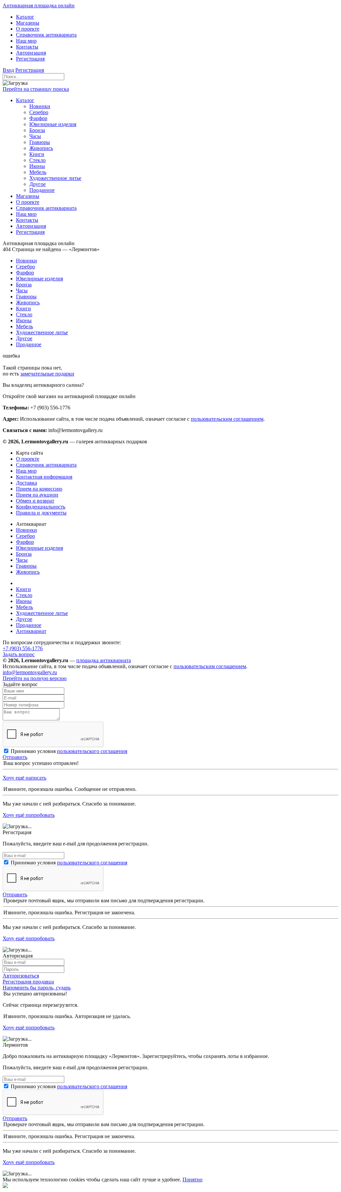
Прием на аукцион (37, 495)
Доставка (26, 483)
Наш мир (26, 471)
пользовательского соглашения (92, 751)
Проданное (28, 625)
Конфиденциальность (40, 507)
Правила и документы (41, 513)
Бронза (24, 554)
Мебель (24, 607)
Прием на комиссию (39, 489)
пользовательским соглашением (227, 419)
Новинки (26, 530)
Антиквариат (31, 631)
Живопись (28, 572)
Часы (22, 560)
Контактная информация (44, 477)
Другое (24, 619)
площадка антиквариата (103, 660)
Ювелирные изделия (39, 548)
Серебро (25, 536)
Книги (23, 589)
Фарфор (25, 542)
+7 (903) (23, 648)
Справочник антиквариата (46, 465)
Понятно (192, 1179)
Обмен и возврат (35, 501)
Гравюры (26, 566)
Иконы (24, 601)
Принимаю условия (69, 751)
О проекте (27, 459)
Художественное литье (42, 613)
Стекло (24, 595)
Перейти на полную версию (35, 678)
